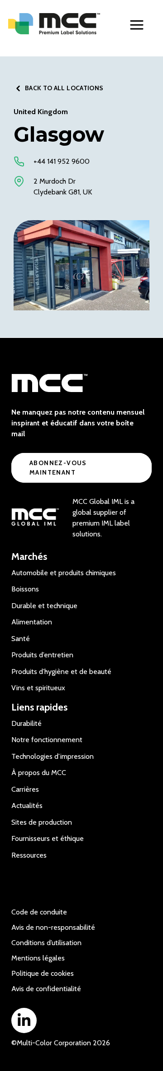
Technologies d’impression (52, 756)
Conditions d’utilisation (46, 942)
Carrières (25, 789)
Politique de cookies (42, 973)
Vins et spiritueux (38, 687)
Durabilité (26, 723)
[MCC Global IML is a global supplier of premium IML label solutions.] (35, 518)
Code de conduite (39, 912)
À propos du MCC (38, 772)
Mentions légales (38, 958)
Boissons (25, 589)
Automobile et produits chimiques (63, 572)
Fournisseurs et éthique (47, 838)
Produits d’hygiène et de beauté (61, 671)
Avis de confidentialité (46, 988)
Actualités (27, 805)
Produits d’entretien (42, 655)
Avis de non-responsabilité (53, 927)
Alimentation (31, 622)
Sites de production (41, 822)
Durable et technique (44, 605)
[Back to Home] (54, 23)
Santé (20, 638)
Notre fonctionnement (46, 739)
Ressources (29, 855)
